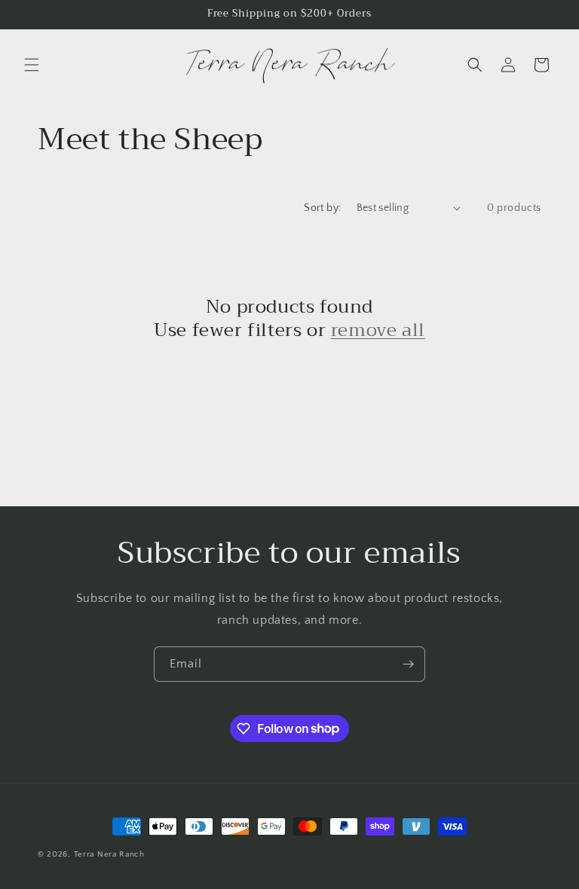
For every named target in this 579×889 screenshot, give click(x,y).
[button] (31, 64)
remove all (378, 330)
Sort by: (322, 208)
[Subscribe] (407, 664)
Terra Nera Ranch (109, 854)
